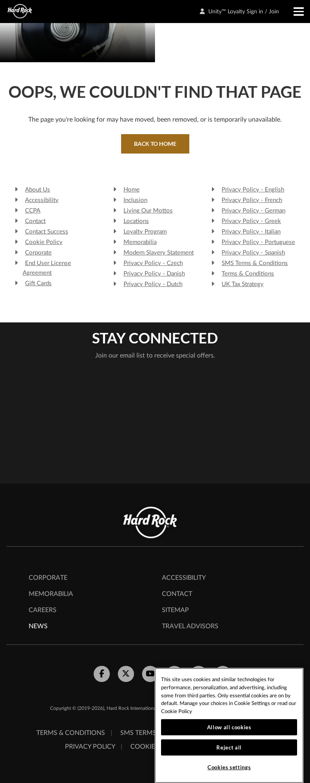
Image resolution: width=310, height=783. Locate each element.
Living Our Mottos (148, 211)
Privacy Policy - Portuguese (258, 242)
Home (132, 190)
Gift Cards (38, 283)
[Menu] (294, 11)
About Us (37, 190)
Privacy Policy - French (252, 200)
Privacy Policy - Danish (154, 274)
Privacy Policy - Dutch (153, 284)
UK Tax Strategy (243, 284)
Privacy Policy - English (253, 190)
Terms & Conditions (248, 274)
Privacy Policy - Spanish (253, 253)
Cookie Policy (44, 242)
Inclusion (135, 200)
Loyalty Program (145, 232)
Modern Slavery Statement (159, 253)
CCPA (32, 211)
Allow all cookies (229, 727)
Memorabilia (140, 242)
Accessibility (42, 200)
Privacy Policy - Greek (251, 221)
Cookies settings (229, 767)
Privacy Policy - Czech (153, 263)
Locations (136, 221)
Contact (35, 221)
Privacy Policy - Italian (251, 232)
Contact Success (46, 232)
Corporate (38, 253)
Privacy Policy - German (253, 211)
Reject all (229, 747)
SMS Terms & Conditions (255, 263)
